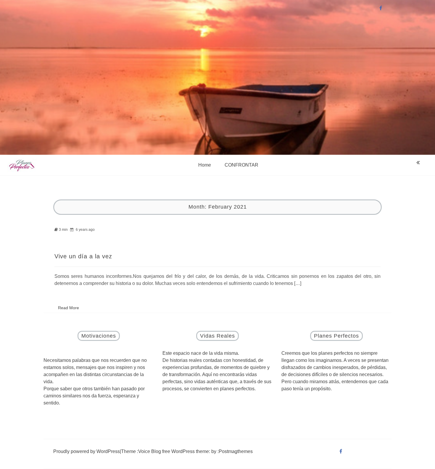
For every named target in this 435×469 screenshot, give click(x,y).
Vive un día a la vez (83, 256)
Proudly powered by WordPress (86, 451)
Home (204, 164)
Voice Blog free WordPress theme (173, 451)
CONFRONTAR (241, 164)
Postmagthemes (236, 451)
